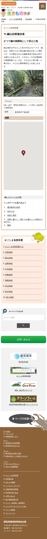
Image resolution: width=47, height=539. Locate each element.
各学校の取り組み (11, 493)
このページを (14, 197)
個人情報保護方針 (11, 499)
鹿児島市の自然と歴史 (13, 453)
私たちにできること (12, 464)
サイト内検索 (10, 510)
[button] (23, 153)
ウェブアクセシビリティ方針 (15, 506)
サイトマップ (10, 513)
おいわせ (23, 339)
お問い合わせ (10, 496)
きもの (11, 211)
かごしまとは (14, 247)
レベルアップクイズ (12, 486)
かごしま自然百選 (11, 475)
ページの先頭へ (22, 419)
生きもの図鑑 (10, 482)
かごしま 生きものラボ (16, 13)
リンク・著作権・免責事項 (15, 503)
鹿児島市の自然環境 (12, 443)
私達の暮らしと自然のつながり (16, 456)
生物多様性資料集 (11, 489)
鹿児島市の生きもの (12, 446)
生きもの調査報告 (11, 467)
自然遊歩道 (9, 479)
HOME (3, 19)
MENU (42, 6)
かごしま (15, 19)
